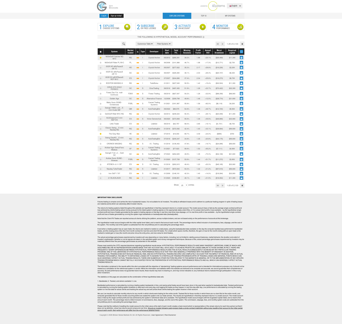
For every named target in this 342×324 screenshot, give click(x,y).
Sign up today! (116, 15)
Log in (104, 15)
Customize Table (144, 43)
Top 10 (203, 16)
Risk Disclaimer (170, 315)
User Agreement (157, 315)
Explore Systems (177, 16)
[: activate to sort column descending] (101, 51)
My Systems (230, 16)
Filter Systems (163, 43)
